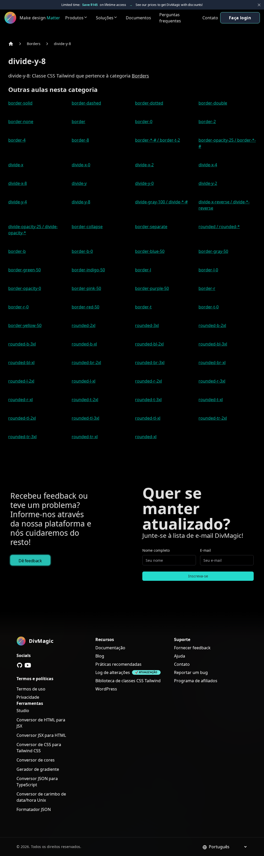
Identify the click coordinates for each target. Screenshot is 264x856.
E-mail (205, 550)
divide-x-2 (144, 165)
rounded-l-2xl (21, 381)
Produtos (74, 18)
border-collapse (87, 226)
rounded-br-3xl (149, 362)
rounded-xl (145, 436)
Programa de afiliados (195, 681)
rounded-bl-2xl (149, 344)
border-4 (17, 140)
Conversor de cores (35, 760)
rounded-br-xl (212, 362)
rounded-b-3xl (22, 344)
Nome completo (156, 550)
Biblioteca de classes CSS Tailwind (128, 681)
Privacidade (27, 697)
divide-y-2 (208, 183)
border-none (20, 121)
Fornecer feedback (192, 648)
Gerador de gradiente (37, 769)
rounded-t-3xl (148, 399)
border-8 (80, 140)
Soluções (104, 18)
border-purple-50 (152, 288)
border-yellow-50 (25, 325)
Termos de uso (30, 689)
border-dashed (86, 103)
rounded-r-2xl (148, 381)
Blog (99, 656)
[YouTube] (27, 665)
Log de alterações (112, 672)
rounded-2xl (83, 325)
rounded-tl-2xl (22, 418)
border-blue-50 (149, 251)
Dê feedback (30, 561)
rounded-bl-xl (21, 362)
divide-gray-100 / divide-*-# (161, 202)
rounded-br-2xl (86, 362)
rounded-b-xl (84, 344)
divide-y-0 (144, 183)
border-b (17, 251)
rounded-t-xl (211, 399)
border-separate (151, 226)
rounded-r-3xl (212, 381)
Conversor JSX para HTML (41, 735)
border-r (207, 288)
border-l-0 (208, 270)
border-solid (20, 103)
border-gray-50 (213, 251)
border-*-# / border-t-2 (157, 140)
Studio (22, 710)
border (78, 121)
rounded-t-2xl (85, 399)
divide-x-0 (81, 165)
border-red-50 (85, 307)
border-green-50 (24, 270)
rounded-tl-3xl (85, 418)
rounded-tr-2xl (213, 418)
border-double (213, 103)
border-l (143, 270)
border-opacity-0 (24, 288)
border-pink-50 (86, 288)
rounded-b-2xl (212, 325)
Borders (33, 43)
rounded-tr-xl (85, 436)
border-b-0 (82, 251)
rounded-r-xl (20, 399)
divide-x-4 (208, 165)
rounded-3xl (147, 325)
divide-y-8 (62, 43)
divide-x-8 (17, 183)
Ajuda (179, 656)
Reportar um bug (191, 672)
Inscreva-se (198, 576)
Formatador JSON (33, 809)
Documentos (138, 18)
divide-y (79, 183)
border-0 (143, 121)
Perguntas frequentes (170, 18)
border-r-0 (18, 307)
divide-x (15, 165)
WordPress (106, 689)
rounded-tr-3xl (22, 436)
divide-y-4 (17, 202)
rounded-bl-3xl (213, 344)
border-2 (207, 121)
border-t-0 (209, 307)
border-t (143, 307)
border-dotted (149, 103)
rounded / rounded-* (219, 226)
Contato (210, 18)
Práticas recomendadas (118, 664)
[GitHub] (19, 665)
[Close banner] (259, 5)
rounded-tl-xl (147, 418)
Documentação (110, 648)
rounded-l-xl (83, 381)
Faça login (240, 18)
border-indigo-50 (88, 270)
